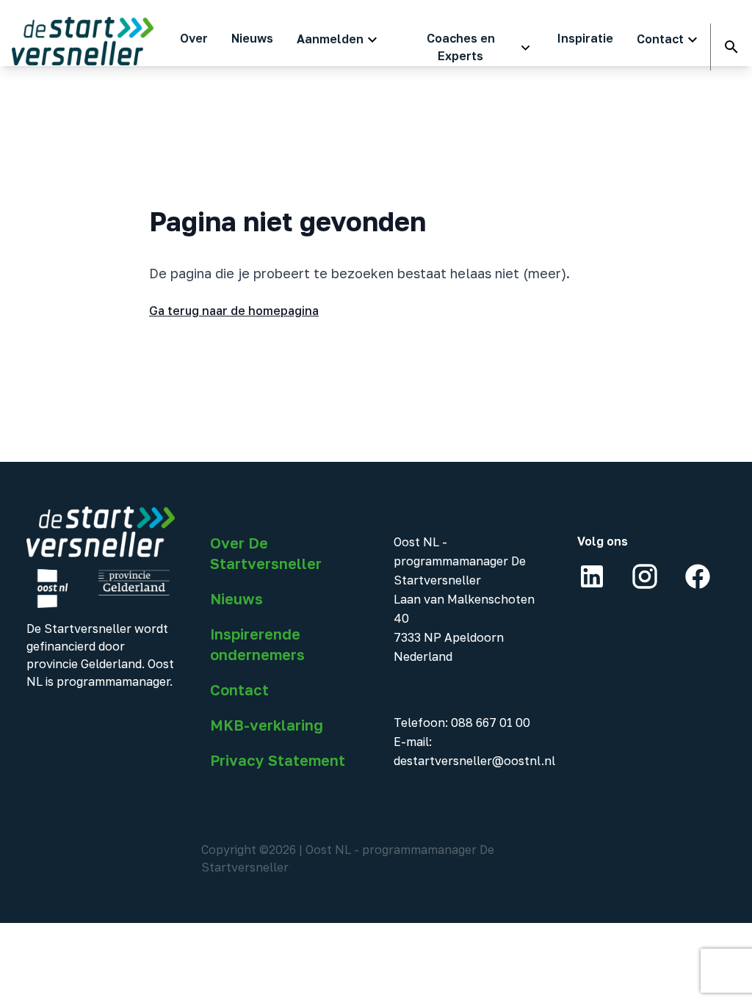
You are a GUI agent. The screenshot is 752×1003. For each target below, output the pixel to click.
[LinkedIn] (592, 576)
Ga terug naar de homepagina (234, 310)
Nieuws (236, 598)
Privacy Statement (277, 760)
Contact (239, 689)
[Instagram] (644, 576)
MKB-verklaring (266, 725)
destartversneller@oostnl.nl (474, 760)
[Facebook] (697, 576)
